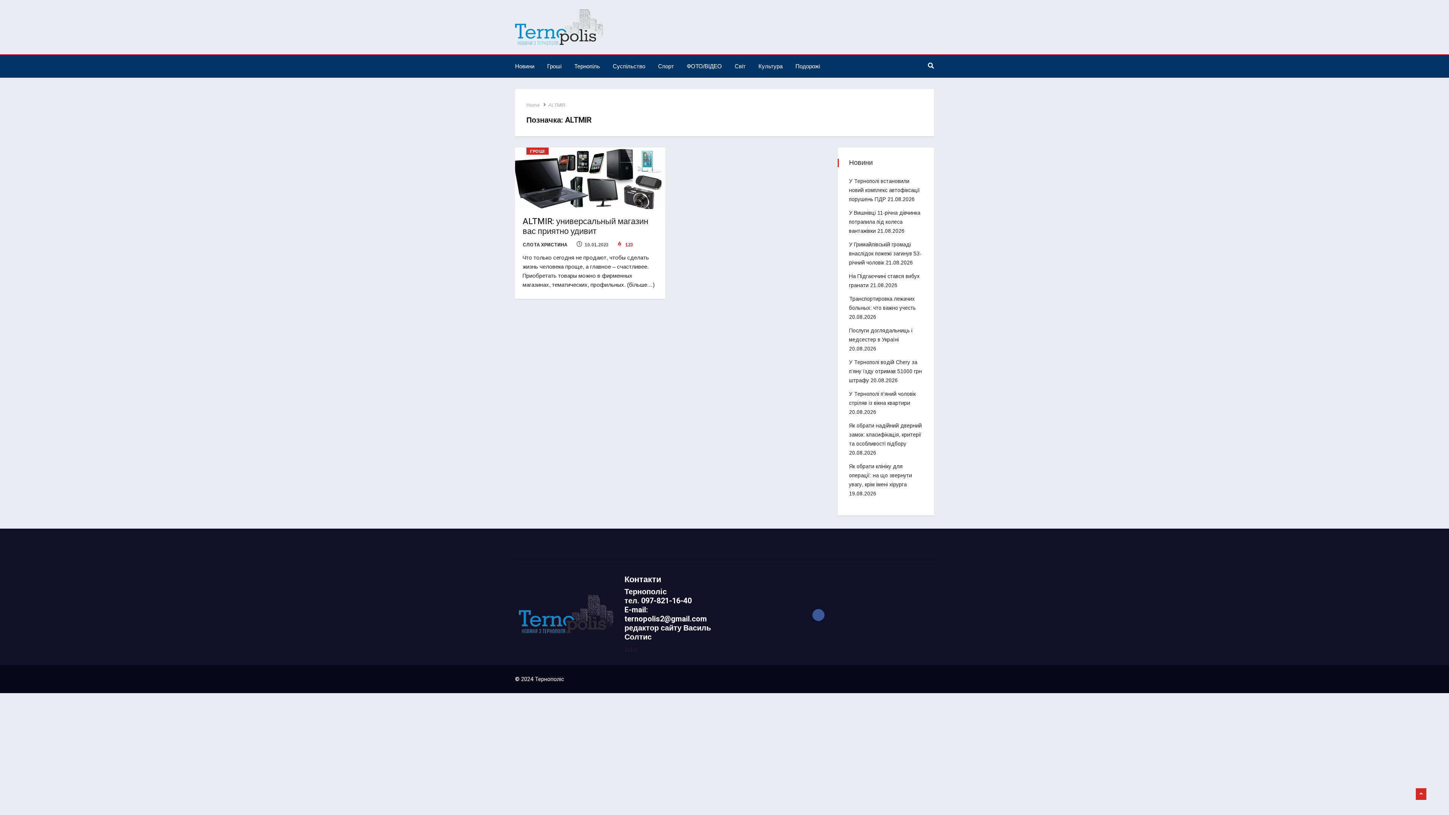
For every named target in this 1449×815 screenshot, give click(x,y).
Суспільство (629, 66)
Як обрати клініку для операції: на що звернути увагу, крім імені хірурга (880, 475)
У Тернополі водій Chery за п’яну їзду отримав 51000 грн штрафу (885, 371)
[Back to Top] (1421, 794)
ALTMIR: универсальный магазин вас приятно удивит (585, 226)
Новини (524, 66)
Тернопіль (587, 66)
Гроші (554, 66)
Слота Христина (545, 245)
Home (533, 105)
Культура (770, 66)
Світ (740, 66)
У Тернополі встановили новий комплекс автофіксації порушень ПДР (884, 190)
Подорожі (807, 66)
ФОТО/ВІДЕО (704, 66)
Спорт (666, 66)
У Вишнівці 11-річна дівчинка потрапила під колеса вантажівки (884, 222)
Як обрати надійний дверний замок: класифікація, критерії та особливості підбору (885, 435)
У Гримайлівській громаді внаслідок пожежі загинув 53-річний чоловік (885, 253)
